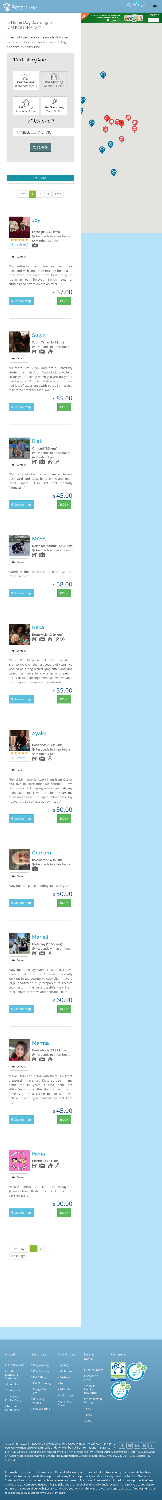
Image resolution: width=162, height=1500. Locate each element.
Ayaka (39, 733)
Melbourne (66, 1371)
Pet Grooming (41, 1383)
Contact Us (13, 1390)
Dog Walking (40, 1365)
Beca (38, 627)
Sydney (64, 1365)
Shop (88, 1414)
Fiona (38, 1154)
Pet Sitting (39, 1377)
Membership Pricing (93, 1400)
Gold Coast (66, 1395)
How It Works (15, 1365)
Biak (37, 441)
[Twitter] (129, 1445)
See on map (22, 301)
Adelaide (64, 1389)
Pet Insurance (94, 1370)
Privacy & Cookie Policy (13, 1398)
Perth (62, 1383)
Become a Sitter (91, 1377)
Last (58, 194)
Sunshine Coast (64, 1403)
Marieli (40, 937)
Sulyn (39, 335)
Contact (21, 257)
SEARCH (42, 147)
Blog (88, 1420)
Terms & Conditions (12, 1408)
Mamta (40, 1043)
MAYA (39, 539)
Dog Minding (40, 1371)
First (22, 194)
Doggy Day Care (39, 1391)
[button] (117, 122)
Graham (41, 853)
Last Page (19, 1256)
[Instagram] (144, 1445)
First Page (19, 1249)
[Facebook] (122, 1445)
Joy (36, 220)
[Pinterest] (151, 1445)
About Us (12, 1384)
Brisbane (64, 1377)
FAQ (88, 1408)
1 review (19, 758)
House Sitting (41, 1409)
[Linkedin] (137, 1445)
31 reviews (19, 244)
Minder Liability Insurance (90, 1389)
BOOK (64, 301)
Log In (142, 5)
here (62, 1493)
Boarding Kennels (38, 1400)
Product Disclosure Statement (11, 1374)
